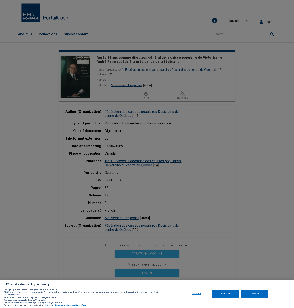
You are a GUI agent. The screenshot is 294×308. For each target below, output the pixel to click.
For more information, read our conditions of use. (66, 305)
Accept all (254, 293)
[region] (147, 294)
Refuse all (225, 293)
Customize (196, 293)
